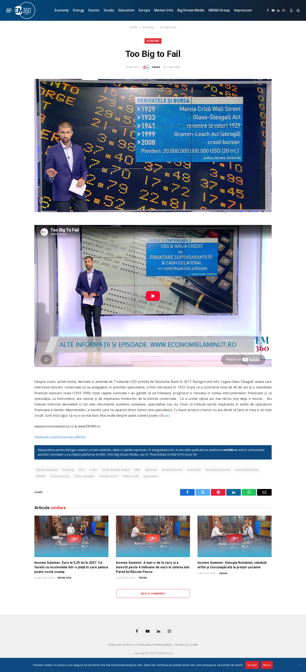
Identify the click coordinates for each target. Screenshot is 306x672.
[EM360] (25, 10)
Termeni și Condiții (186, 644)
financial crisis (59, 476)
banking (68, 470)
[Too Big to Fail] (153, 145)
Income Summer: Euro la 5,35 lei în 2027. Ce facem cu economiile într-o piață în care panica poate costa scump (71, 567)
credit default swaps (116, 470)
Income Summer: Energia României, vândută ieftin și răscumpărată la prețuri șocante (232, 565)
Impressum (243, 10)
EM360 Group (219, 10)
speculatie (151, 476)
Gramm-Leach (108, 476)
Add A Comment (153, 593)
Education (126, 10)
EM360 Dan (64, 577)
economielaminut (247, 470)
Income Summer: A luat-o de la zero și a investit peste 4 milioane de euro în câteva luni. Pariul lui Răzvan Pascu (153, 567)
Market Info (163, 10)
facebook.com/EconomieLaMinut (60, 437)
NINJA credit (130, 476)
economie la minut (218, 470)
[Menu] (9, 10)
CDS (81, 470)
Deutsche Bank (172, 470)
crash (93, 470)
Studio (109, 10)
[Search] (298, 10)
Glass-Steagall (84, 476)
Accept (252, 665)
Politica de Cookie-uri (121, 644)
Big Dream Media (190, 10)
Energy (78, 10)
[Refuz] (301, 665)
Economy (62, 10)
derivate (151, 470)
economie (193, 470)
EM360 (156, 67)
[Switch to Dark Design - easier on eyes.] (291, 10)
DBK (137, 470)
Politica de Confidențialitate (154, 644)
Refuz (267, 665)
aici (166, 415)
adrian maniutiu (47, 470)
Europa (144, 10)
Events (94, 10)
